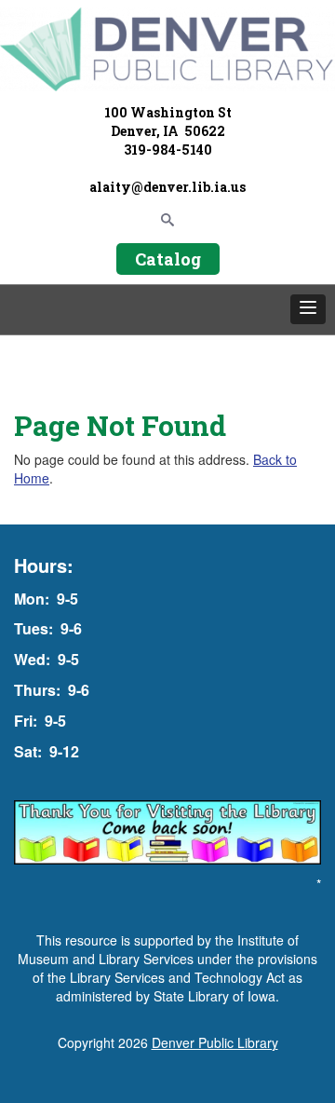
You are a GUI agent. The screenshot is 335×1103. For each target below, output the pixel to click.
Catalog (168, 259)
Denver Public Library (215, 1042)
